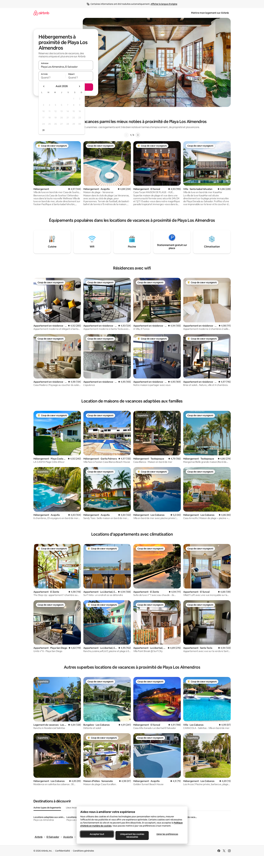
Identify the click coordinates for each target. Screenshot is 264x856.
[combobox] (66, 67)
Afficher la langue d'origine (164, 4)
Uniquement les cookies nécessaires (132, 835)
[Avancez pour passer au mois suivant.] (79, 86)
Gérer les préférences (167, 834)
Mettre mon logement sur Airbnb (210, 12)
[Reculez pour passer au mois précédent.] (44, 86)
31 (43, 130)
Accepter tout (97, 834)
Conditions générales (83, 850)
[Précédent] (126, 135)
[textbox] (52, 77)
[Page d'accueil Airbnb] (41, 13)
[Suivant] (137, 135)
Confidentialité (62, 850)
